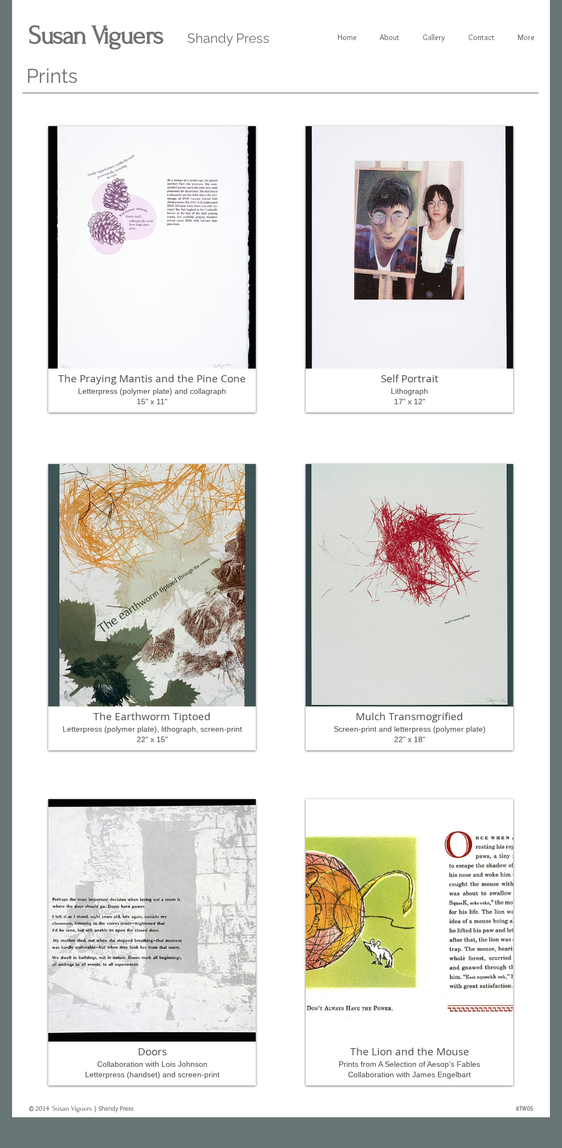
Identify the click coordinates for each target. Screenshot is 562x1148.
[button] (152, 269)
